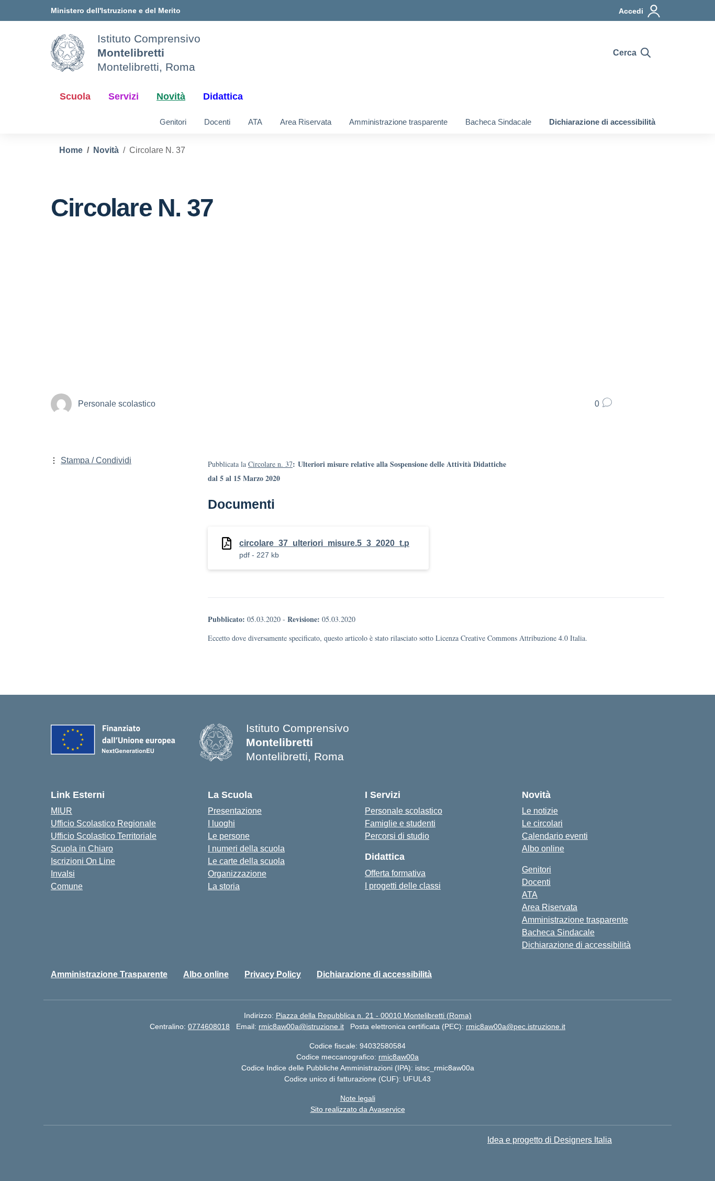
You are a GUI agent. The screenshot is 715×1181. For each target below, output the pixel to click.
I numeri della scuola (246, 848)
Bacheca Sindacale (498, 121)
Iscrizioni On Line (83, 861)
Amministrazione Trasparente (109, 974)
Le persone (229, 836)
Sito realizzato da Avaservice (357, 1109)
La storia (224, 886)
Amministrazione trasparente (398, 121)
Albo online (543, 848)
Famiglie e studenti (400, 823)
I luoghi (221, 823)
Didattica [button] (223, 96)
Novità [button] (171, 96)
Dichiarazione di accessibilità (602, 121)
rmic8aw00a (398, 1057)
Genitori (173, 121)
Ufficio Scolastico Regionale (103, 823)
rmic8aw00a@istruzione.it (301, 1026)
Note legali (357, 1098)
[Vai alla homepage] (67, 53)
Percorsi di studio (397, 836)
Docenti (217, 121)
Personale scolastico (403, 810)
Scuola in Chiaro (82, 848)
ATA (255, 121)
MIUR (61, 810)
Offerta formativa (395, 873)
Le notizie (540, 810)
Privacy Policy (272, 974)
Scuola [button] (75, 96)
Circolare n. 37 (270, 464)
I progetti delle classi (403, 885)
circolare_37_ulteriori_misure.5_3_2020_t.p (324, 543)
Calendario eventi (555, 836)
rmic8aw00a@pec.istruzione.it (515, 1026)
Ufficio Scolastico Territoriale (104, 836)
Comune (67, 886)
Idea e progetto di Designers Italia (549, 1139)
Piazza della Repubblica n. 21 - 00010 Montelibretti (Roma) (374, 1015)
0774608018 (209, 1026)
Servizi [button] (123, 96)
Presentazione (235, 810)
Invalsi (63, 873)
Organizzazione (237, 873)
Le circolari (542, 823)
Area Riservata (305, 121)
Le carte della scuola (246, 861)
